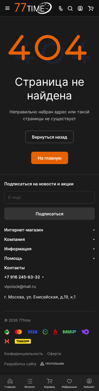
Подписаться (49, 213)
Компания (14, 239)
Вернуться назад (49, 137)
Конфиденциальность (23, 353)
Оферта (54, 353)
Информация (17, 248)
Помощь (13, 258)
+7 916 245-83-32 (22, 277)
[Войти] (80, 8)
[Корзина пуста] (90, 8)
